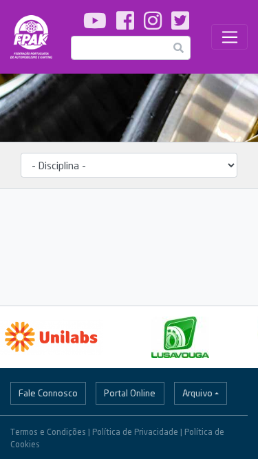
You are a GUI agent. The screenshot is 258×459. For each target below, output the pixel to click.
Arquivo (197, 392)
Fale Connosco (48, 392)
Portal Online (129, 392)
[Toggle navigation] (229, 37)
